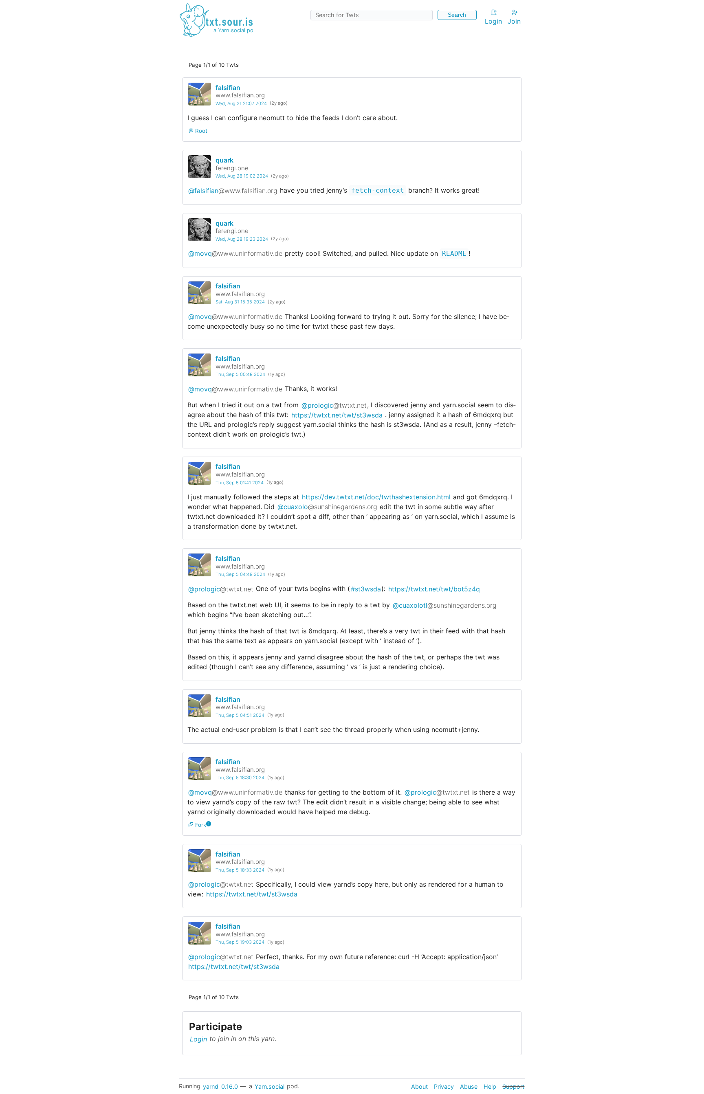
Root (200, 130)
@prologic (334, 405)
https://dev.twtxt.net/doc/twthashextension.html (376, 497)
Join (514, 21)
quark (224, 160)
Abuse (468, 1086)
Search (457, 14)
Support (513, 1086)
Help (490, 1086)
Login (493, 21)
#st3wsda (366, 588)
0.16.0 (229, 1086)
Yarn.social (269, 1086)
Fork (200, 825)
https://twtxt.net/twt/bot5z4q (434, 588)
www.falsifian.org (240, 95)
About (419, 1086)
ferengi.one (232, 168)
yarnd (210, 1086)
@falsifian (232, 190)
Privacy (444, 1086)
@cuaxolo (327, 507)
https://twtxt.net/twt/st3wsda (337, 415)
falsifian (228, 87)
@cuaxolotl (445, 605)
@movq (235, 253)
